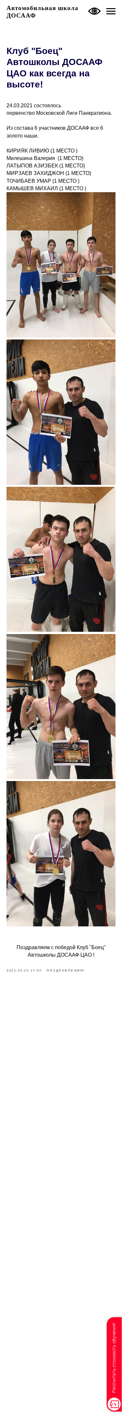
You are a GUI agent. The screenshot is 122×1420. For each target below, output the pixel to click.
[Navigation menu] (110, 11)
